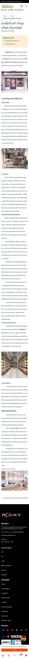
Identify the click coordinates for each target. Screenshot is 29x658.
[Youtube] (12, 630)
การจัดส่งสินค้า (4, 593)
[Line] (21, 630)
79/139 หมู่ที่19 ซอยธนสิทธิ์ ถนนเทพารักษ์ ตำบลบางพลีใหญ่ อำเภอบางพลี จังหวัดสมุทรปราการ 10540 (14, 528)
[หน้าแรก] (3, 655)
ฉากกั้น (2, 561)
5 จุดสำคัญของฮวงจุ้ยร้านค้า (12, 41)
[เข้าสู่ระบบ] (26, 655)
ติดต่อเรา (3, 584)
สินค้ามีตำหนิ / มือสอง (6, 620)
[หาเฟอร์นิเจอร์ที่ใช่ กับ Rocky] (14, 655)
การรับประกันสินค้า (5, 589)
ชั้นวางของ (6, 59)
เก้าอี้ (2, 552)
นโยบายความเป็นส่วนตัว (6, 607)
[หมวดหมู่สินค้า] (8, 655)
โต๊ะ (2, 556)
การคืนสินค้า (4, 602)
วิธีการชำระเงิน (4, 616)
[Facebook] (3, 630)
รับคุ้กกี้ (14, 650)
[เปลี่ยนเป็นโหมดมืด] (26, 6)
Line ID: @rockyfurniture (17, 532)
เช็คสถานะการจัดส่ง (5, 598)
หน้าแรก (5, 16)
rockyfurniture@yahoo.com (8, 535)
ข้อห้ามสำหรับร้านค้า (10, 44)
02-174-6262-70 (5, 532)
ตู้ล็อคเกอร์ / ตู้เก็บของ (6, 566)
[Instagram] (8, 630)
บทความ (12, 16)
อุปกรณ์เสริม (4, 575)
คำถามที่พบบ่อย (4, 611)
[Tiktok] (17, 630)
